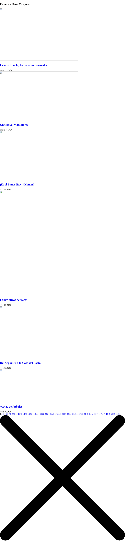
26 (53, 414)
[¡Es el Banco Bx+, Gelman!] (24, 179)
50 (112, 414)
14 (24, 414)
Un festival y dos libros (14, 124)
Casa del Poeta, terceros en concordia (23, 65)
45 (99, 414)
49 (109, 414)
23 (46, 414)
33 (70, 414)
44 (97, 414)
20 (38, 414)
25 (51, 414)
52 (117, 414)
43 (95, 414)
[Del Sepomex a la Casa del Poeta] (39, 358)
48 (107, 414)
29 (60, 414)
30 (63, 414)
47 (104, 414)
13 (21, 414)
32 (68, 414)
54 (121, 414)
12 (19, 414)
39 (85, 414)
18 (34, 414)
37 (80, 414)
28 (58, 414)
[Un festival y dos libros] (39, 120)
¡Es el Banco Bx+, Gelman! (17, 184)
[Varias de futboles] (24, 401)
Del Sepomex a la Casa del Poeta (20, 362)
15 (26, 414)
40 (87, 414)
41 (90, 414)
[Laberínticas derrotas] (39, 295)
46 (102, 414)
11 (16, 414)
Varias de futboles (11, 406)
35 (75, 414)
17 (31, 414)
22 (43, 414)
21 (41, 414)
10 (14, 414)
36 (77, 414)
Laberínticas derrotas (13, 299)
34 (73, 414)
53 (119, 414)
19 (36, 414)
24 (48, 414)
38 (82, 414)
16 (29, 414)
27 (56, 414)
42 (92, 414)
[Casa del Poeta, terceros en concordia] (39, 60)
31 (65, 414)
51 (114, 414)
